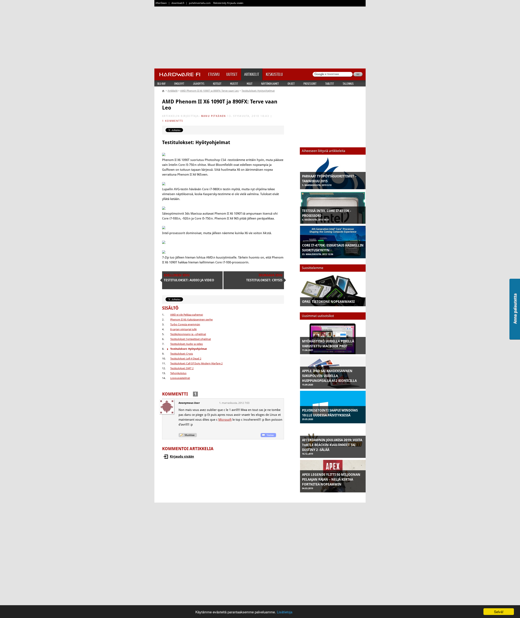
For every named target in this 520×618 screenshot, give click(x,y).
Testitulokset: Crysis (181, 353)
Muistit (234, 83)
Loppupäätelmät (180, 378)
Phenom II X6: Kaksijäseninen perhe (191, 319)
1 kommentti (172, 120)
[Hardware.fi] (179, 73)
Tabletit (329, 83)
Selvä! (499, 611)
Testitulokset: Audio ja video (186, 343)
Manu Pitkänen (213, 116)
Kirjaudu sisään (182, 456)
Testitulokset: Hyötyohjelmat (258, 90)
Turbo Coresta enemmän (185, 324)
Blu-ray (161, 83)
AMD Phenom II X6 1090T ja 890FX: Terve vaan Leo (209, 90)
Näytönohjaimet (270, 83)
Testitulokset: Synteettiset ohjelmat (190, 339)
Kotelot (217, 83)
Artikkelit (173, 90)
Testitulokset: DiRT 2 (182, 368)
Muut (249, 83)
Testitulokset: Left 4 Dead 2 (185, 358)
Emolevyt (179, 83)
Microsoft (225, 419)
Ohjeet (291, 83)
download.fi (177, 3)
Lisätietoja (284, 611)
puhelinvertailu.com (200, 3)
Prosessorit (309, 83)
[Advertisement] (260, 36)
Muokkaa (189, 435)
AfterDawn (161, 3)
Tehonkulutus (178, 373)
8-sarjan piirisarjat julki (183, 329)
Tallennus (348, 83)
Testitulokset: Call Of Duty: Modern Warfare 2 (196, 363)
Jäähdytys (198, 83)
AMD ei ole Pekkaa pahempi (186, 314)
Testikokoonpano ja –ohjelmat (188, 334)
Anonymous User (189, 402)
